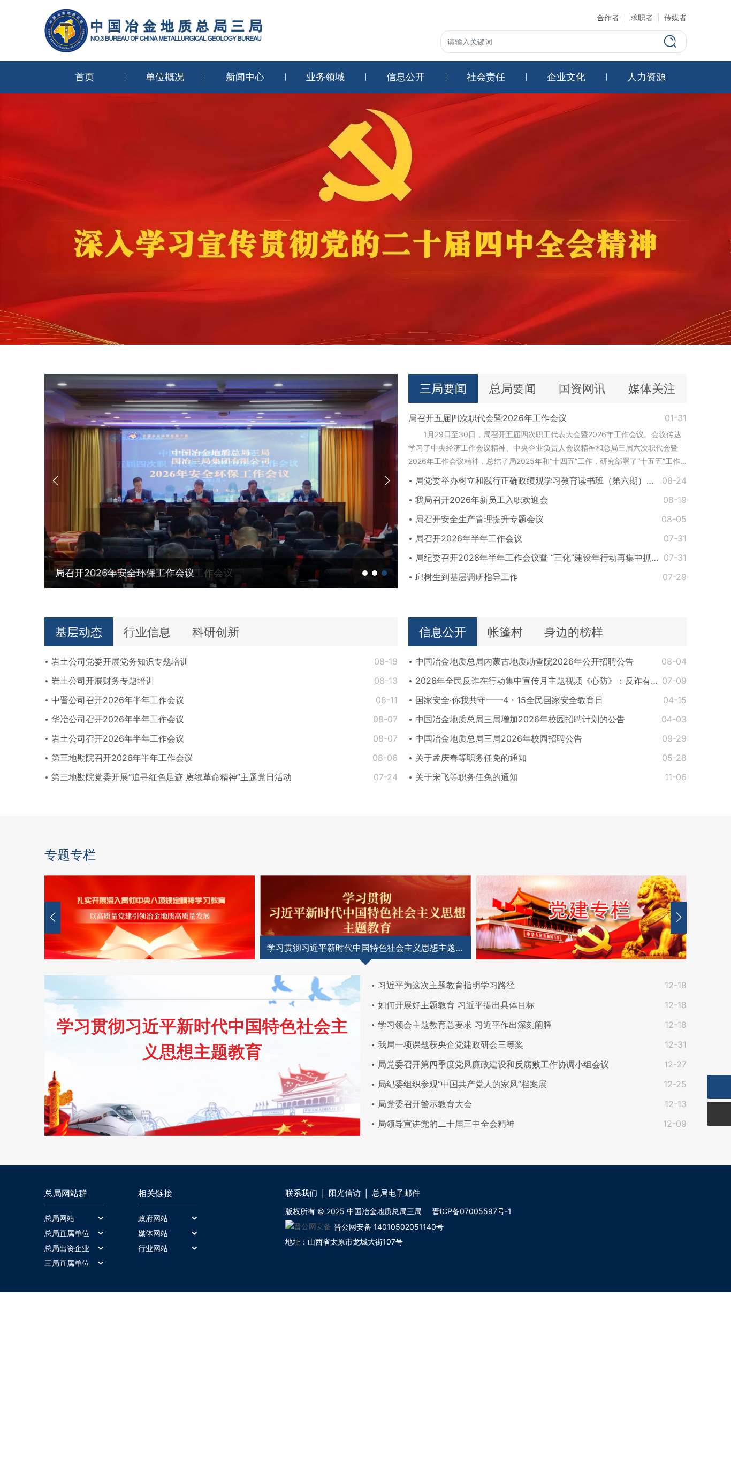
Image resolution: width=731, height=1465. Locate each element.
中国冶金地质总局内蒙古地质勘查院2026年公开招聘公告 (524, 661)
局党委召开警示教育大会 (425, 1103)
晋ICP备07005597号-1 (472, 1211)
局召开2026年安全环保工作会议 (124, 572)
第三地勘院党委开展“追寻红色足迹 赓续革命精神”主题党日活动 (171, 777)
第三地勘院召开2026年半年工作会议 (122, 757)
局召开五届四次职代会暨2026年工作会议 (487, 418)
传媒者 (675, 17)
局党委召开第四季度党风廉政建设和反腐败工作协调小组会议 (493, 1064)
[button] (387, 481)
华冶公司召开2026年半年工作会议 (117, 719)
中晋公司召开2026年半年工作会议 (117, 700)
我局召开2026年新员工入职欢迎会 (481, 499)
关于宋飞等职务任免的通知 (466, 777)
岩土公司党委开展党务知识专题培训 (119, 661)
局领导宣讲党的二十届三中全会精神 (446, 1123)
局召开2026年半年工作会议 (468, 538)
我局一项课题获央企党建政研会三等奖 (450, 1044)
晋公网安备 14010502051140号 (389, 1226)
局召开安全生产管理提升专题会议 (479, 519)
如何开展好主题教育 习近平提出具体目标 (456, 1004)
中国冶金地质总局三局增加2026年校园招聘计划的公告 (520, 719)
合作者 (608, 17)
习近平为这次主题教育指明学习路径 (446, 985)
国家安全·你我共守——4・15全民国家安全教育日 (509, 700)
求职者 (641, 17)
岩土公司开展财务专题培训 (102, 680)
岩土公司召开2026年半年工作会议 (117, 738)
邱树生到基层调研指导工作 (466, 576)
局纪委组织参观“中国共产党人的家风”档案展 (462, 1084)
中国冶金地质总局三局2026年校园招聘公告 (498, 738)
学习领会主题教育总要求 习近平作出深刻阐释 (465, 1024)
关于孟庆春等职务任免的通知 (471, 757)
